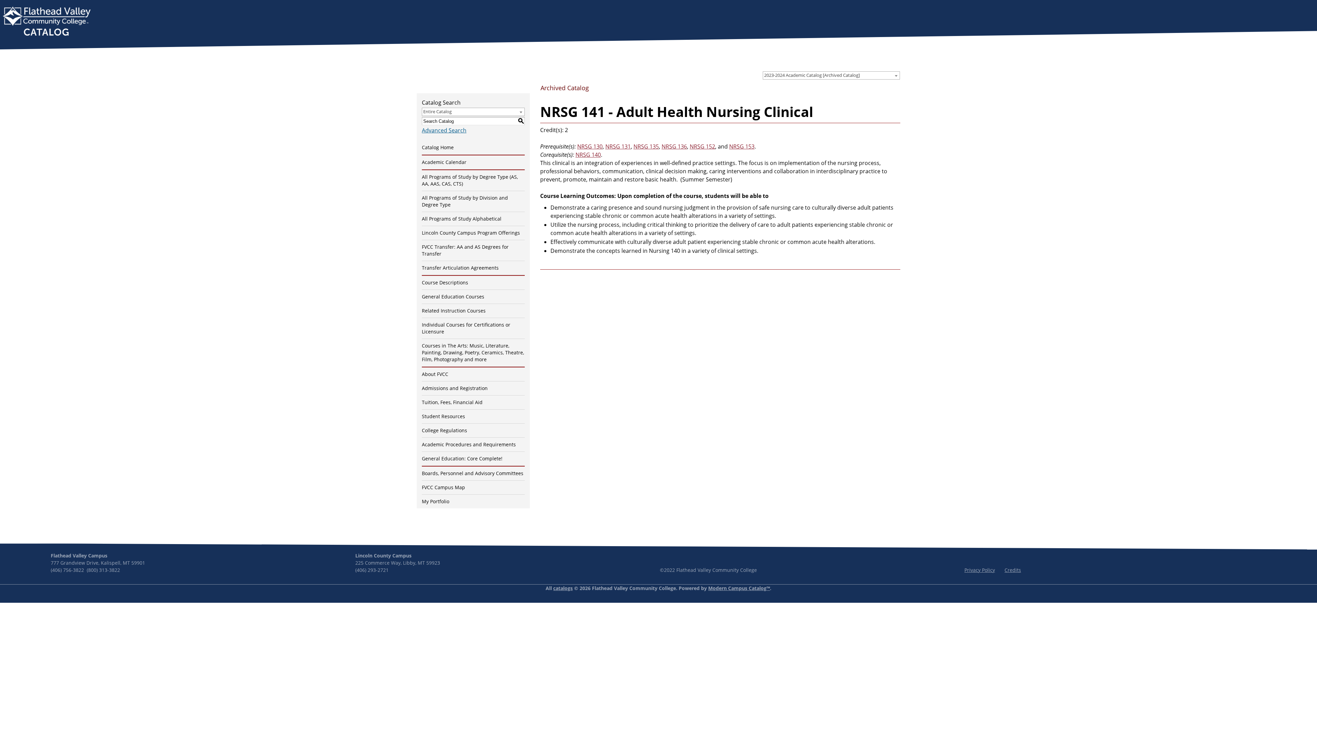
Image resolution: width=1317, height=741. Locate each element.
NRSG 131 (618, 146)
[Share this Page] (873, 90)
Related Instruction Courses (454, 310)
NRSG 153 (742, 146)
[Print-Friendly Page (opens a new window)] (883, 90)
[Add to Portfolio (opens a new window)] (861, 90)
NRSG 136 (674, 146)
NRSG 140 (588, 154)
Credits (1013, 570)
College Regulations (444, 430)
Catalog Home (438, 147)
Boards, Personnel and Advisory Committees (472, 473)
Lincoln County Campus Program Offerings (471, 233)
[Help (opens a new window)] (894, 90)
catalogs (563, 588)
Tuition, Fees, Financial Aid (452, 402)
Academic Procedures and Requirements (469, 444)
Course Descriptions (445, 282)
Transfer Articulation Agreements (460, 267)
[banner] (47, 22)
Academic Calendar (444, 162)
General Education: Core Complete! (462, 458)
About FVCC (435, 374)
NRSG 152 (702, 146)
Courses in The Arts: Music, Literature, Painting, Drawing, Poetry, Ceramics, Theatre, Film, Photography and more (473, 352)
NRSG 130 (590, 146)
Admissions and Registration (455, 388)
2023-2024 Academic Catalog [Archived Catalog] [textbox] (812, 75)
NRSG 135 (646, 146)
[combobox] (831, 75)
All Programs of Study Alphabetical (461, 218)
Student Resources (443, 416)
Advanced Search (444, 130)
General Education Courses (453, 296)
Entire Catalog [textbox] (437, 111)
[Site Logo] (47, 22)
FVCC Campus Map (443, 487)
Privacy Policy (979, 570)
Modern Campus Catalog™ (739, 588)
